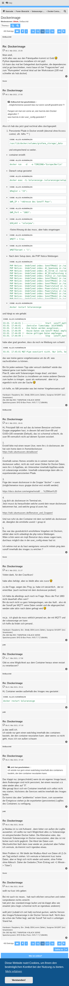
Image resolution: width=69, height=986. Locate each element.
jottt (4, 645)
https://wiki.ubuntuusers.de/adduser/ (20, 452)
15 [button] (38, 31)
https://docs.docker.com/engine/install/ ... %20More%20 (30, 491)
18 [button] (52, 31)
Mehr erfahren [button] (13, 971)
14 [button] (33, 31)
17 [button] (47, 31)
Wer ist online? (35, 956)
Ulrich (15, 21)
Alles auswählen (24, 139)
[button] (17, 31)
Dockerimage (10, 17)
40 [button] (59, 31)
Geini (5, 81)
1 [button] (26, 31)
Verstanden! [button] (19, 980)
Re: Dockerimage (14, 46)
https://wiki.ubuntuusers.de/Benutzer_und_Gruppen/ (28, 513)
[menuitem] (9, 3)
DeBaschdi (23, 21)
